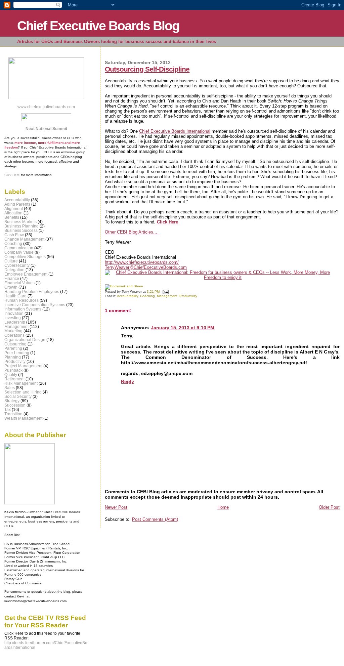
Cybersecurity (17, 265)
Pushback (13, 370)
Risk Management (21, 383)
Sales (9, 387)
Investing (12, 318)
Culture (11, 261)
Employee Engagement (25, 274)
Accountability (127, 296)
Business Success (21, 230)
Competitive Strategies (25, 256)
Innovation (14, 313)
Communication (18, 248)
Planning (12, 357)
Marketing (13, 331)
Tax (7, 409)
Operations (14, 335)
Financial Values (19, 283)
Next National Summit (46, 128)
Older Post (329, 507)
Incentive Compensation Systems (34, 304)
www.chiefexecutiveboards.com (46, 107)
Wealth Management (23, 418)
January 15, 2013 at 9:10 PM (182, 327)
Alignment (13, 208)
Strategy (11, 401)
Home (223, 507)
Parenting (13, 348)
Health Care (15, 296)
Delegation (14, 269)
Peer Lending (16, 352)
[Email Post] (164, 291)
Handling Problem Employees (31, 291)
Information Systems (22, 309)
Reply (127, 381)
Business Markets (20, 221)
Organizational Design (24, 339)
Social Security (18, 396)
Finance (11, 278)
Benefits (11, 217)
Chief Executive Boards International (174, 131)
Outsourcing (15, 344)
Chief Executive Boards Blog (98, 25)
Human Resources (21, 300)
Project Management (23, 366)
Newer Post (116, 507)
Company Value (19, 252)
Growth (10, 287)
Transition (13, 414)
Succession (15, 405)
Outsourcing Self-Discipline (147, 69)
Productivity (188, 296)
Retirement (14, 379)
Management (167, 296)
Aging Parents (17, 204)
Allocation (13, 213)
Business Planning (21, 226)
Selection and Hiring (23, 392)
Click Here (12, 175)
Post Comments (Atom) (155, 519)
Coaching (147, 296)
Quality (10, 374)
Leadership (14, 322)
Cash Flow (14, 235)
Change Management (24, 239)
